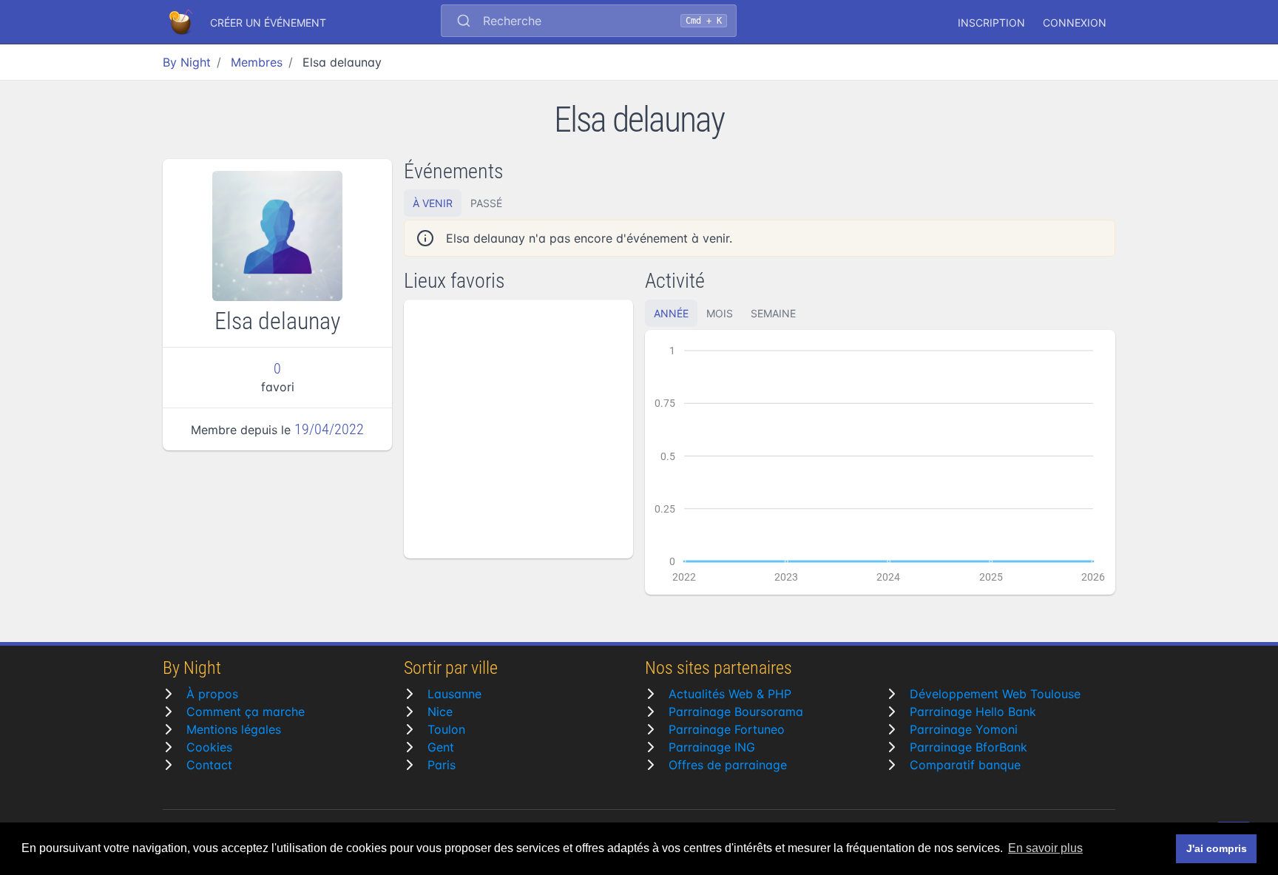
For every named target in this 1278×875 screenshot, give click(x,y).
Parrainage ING (712, 747)
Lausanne (454, 693)
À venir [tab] (433, 203)
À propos (212, 693)
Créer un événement (268, 22)
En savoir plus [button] (1045, 848)
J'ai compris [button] (1216, 848)
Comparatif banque (965, 764)
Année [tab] (671, 313)
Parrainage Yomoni (964, 729)
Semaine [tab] (773, 313)
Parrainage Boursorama (736, 711)
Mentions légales (233, 729)
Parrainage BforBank (968, 747)
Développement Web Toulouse (995, 693)
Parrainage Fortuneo (727, 729)
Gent (440, 747)
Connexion (1074, 22)
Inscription (991, 22)
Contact (209, 764)
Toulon (446, 729)
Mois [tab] (719, 313)
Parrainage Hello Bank (973, 711)
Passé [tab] (486, 203)
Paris (441, 764)
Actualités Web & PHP (730, 693)
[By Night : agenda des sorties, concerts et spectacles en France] (182, 22)
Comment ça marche (245, 711)
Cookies (209, 747)
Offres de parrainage (728, 764)
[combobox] (589, 22)
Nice (440, 711)
